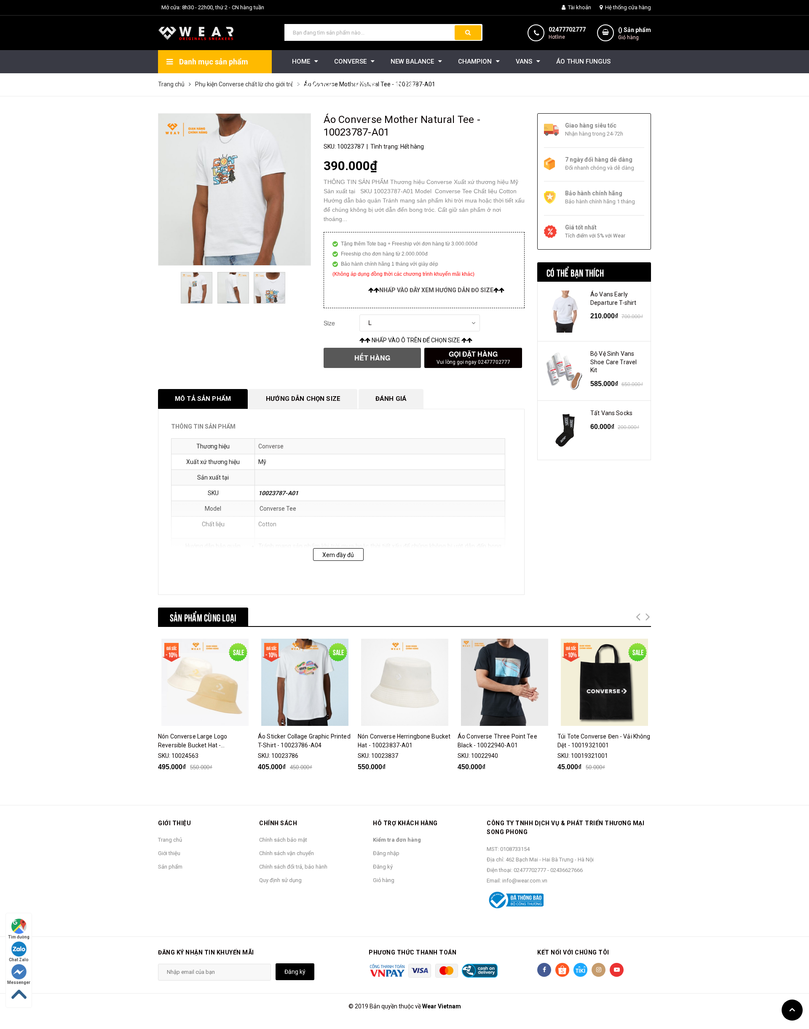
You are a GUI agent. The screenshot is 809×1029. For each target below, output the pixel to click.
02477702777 (567, 29)
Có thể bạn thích (575, 272)
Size (329, 323)
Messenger (18, 982)
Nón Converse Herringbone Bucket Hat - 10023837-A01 (404, 741)
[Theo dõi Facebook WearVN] (544, 970)
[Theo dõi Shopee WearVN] (562, 970)
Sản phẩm (170, 867)
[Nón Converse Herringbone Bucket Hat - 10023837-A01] (404, 682)
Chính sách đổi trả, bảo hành (293, 867)
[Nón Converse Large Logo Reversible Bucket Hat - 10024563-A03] (205, 682)
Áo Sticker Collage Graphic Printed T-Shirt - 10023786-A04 (304, 741)
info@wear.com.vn (524, 880)
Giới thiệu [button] (174, 823)
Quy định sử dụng (280, 880)
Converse (271, 446)
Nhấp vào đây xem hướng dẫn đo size (436, 290)
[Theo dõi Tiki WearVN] (580, 970)
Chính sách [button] (278, 823)
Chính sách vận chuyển (286, 853)
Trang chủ (170, 840)
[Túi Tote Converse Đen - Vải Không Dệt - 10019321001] (604, 682)
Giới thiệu (169, 853)
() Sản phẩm (634, 33)
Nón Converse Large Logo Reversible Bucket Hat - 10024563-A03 (192, 741)
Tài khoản (579, 7)
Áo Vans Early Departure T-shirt (613, 298)
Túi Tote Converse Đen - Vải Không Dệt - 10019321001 (604, 741)
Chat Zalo (19, 959)
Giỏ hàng (383, 880)
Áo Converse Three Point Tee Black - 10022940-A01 (497, 741)
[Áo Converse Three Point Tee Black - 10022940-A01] (504, 682)
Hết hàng (372, 358)
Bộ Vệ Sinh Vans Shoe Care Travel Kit (613, 361)
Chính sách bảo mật (283, 840)
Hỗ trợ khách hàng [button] (405, 823)
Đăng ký (383, 867)
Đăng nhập (386, 853)
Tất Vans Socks (611, 413)
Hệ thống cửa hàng (627, 7)
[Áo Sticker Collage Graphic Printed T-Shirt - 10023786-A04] (304, 682)
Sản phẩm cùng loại (203, 616)
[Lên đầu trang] (792, 1010)
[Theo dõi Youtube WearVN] (617, 970)
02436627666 (566, 870)
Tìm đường (18, 937)
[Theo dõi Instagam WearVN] (598, 970)
